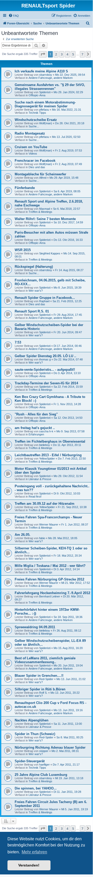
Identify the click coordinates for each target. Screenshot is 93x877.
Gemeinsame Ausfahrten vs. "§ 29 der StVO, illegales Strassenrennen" (50, 87)
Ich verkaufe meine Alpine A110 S (41, 71)
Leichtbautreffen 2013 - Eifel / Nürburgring (48, 455)
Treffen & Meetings (40, 211)
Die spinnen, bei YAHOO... (36, 788)
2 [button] (56, 54)
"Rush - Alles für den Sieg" (36, 414)
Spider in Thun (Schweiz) (35, 734)
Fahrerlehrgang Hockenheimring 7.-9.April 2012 (52, 593)
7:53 (18, 342)
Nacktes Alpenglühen (31, 720)
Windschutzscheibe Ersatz (36, 120)
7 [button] (82, 54)
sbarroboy (45, 74)
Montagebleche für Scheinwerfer (40, 174)
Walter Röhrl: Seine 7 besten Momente (45, 219)
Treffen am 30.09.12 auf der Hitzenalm (44, 504)
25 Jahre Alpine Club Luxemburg (41, 775)
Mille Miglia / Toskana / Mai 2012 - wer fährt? (50, 566)
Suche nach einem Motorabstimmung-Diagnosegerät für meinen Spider (45, 104)
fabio (42, 538)
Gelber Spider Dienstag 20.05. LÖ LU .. (45, 356)
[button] (43, 54)
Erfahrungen (36, 434)
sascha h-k (46, 431)
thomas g (45, 359)
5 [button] (73, 54)
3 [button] (62, 54)
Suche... (34, 126)
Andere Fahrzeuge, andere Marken (51, 77)
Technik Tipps (37, 112)
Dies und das (37, 167)
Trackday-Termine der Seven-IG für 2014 (46, 383)
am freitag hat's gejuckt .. (35, 428)
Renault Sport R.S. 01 (32, 311)
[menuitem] (14, 16)
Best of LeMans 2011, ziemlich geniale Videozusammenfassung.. (45, 660)
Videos (33, 153)
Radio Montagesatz (30, 133)
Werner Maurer (48, 524)
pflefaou (44, 109)
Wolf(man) (45, 123)
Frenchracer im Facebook (35, 161)
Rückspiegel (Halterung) (34, 267)
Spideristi (44, 92)
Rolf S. (43, 692)
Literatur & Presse (40, 479)
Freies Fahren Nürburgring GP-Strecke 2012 (49, 579)
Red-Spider (46, 679)
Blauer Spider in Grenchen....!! (39, 676)
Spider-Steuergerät (30, 761)
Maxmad (44, 208)
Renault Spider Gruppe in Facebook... (45, 298)
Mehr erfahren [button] (34, 852)
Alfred (42, 177)
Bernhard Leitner (49, 596)
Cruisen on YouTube (31, 147)
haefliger (44, 764)
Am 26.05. (22, 535)
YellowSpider (47, 458)
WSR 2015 (23, 250)
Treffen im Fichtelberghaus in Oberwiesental (50, 441)
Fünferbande (25, 188)
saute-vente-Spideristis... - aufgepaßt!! (45, 369)
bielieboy (44, 444)
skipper (43, 750)
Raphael (44, 301)
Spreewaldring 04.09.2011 (35, 627)
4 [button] (67, 54)
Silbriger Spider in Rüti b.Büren (40, 689)
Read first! (35, 496)
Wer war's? (36, 290)
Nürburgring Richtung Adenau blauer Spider (50, 747)
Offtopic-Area (37, 95)
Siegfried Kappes (49, 253)
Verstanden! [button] (28, 865)
